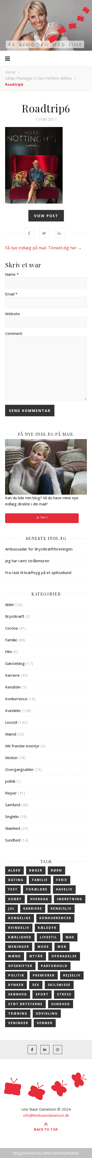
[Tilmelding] (46, 467)
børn (56, 870)
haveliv (64, 889)
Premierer (44, 975)
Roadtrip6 (46, 108)
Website (12, 313)
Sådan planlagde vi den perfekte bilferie (38, 78)
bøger (35, 870)
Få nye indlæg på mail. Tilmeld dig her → (43, 248)
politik (10, 781)
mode (43, 946)
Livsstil (11, 722)
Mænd (10, 734)
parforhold (54, 966)
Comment (13, 333)
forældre (37, 889)
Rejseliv (71, 975)
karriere (32, 908)
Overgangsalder (19, 769)
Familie (11, 639)
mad (70, 937)
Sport (42, 994)
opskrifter (20, 966)
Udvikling (47, 1013)
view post (46, 215)
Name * (12, 274)
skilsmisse (59, 985)
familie (40, 880)
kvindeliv (18, 928)
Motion (11, 757)
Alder (9, 604)
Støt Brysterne (25, 1004)
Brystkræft (14, 616)
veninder (18, 1023)
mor (61, 946)
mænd (14, 956)
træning (17, 1013)
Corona (11, 628)
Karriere (12, 675)
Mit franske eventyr (22, 745)
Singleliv (12, 816)
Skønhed (12, 828)
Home (10, 72)
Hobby (15, 899)
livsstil (48, 937)
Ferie (61, 880)
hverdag (39, 899)
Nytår (36, 956)
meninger (18, 946)
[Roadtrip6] (46, 165)
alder (14, 870)
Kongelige (19, 918)
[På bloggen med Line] (46, 25)
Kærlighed (19, 937)
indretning (69, 899)
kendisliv (61, 908)
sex (35, 985)
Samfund (12, 804)
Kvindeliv (13, 710)
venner (45, 1023)
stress (64, 994)
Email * (11, 293)
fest (13, 889)
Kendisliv (13, 686)
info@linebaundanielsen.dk (46, 1115)
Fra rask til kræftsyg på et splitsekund (38, 572)
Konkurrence (16, 698)
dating (16, 880)
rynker (16, 985)
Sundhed (12, 840)
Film (8, 651)
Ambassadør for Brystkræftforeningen (39, 548)
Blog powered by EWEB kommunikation (46, 1153)
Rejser (11, 792)
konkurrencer (55, 918)
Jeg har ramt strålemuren (27, 560)
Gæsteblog (15, 663)
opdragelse (64, 956)
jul (11, 908)
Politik (16, 975)
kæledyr (47, 928)
